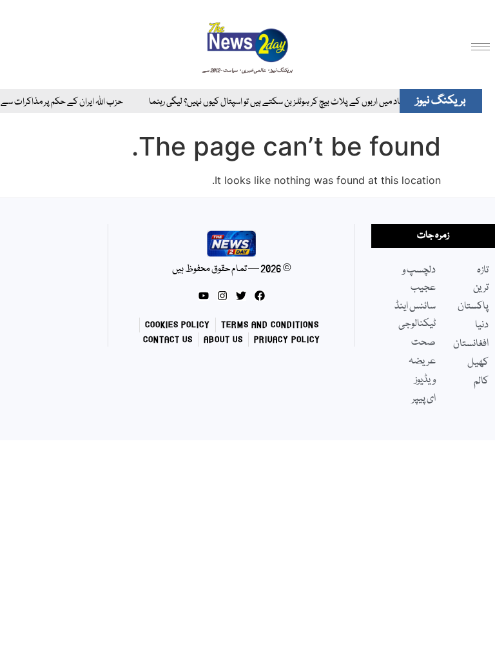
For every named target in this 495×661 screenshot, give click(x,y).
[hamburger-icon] (480, 47)
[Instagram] (222, 295)
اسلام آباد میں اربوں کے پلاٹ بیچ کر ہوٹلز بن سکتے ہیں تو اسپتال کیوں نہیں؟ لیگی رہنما (279, 102)
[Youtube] (204, 295)
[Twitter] (241, 295)
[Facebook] (260, 295)
